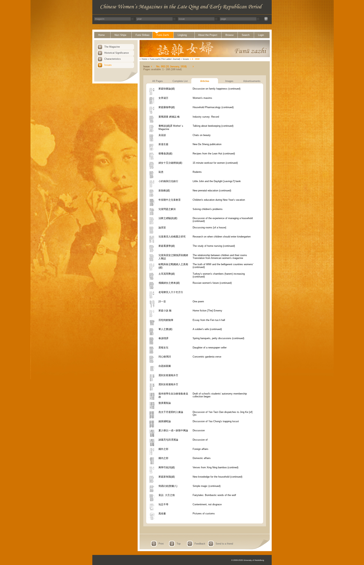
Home (101, 35)
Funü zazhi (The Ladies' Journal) (165, 59)
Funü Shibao (142, 35)
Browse (229, 35)
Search (245, 35)
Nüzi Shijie (120, 35)
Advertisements (251, 81)
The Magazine (112, 46)
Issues (108, 65)
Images (229, 81)
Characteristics (112, 58)
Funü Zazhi (163, 35)
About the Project (207, 35)
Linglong (182, 35)
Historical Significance (116, 52)
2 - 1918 (195, 59)
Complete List (180, 81)
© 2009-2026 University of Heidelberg (247, 560)
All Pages (157, 81)
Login (261, 35)
